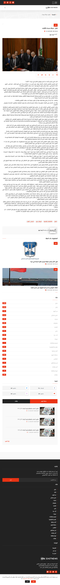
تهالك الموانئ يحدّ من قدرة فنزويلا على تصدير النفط (44, 288)
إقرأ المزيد (7, 441)
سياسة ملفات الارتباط (28, 578)
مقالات (56, 375)
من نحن (54, 551)
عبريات (56, 339)
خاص (56, 331)
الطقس (56, 359)
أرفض (27, 581)
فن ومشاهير (54, 363)
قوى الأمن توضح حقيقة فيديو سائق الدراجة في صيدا (44, 262)
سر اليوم (55, 311)
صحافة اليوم (54, 355)
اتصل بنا (54, 554)
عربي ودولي (54, 315)
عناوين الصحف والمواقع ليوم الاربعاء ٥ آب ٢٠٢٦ (28, 430)
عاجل (56, 303)
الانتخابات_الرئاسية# (48, 222)
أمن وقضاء (55, 367)
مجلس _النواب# (30, 222)
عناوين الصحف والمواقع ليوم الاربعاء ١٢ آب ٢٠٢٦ (28, 419)
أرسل (11, 479)
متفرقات (55, 323)
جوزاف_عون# (39, 222)
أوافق (33, 581)
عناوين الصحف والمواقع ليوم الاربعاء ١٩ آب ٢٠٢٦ (28, 409)
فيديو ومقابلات (54, 343)
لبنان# (55, 222)
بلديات (56, 319)
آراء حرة (56, 335)
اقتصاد (56, 327)
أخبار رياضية (55, 351)
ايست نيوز (40, 230)
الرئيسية (54, 15)
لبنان (56, 307)
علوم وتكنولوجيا (54, 347)
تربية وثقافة (54, 371)
